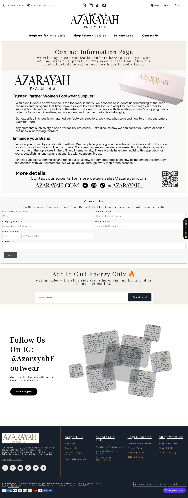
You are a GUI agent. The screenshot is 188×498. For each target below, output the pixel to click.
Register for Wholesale (47, 36)
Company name (103, 212)
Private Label (124, 36)
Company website (12, 222)
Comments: (8, 242)
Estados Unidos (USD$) (148, 484)
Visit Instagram (24, 391)
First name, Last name (15, 212)
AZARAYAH (13, 486)
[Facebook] (104, 5)
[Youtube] (20, 468)
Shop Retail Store (12, 459)
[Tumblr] (43, 468)
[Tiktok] (28, 468)
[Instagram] (84, 5)
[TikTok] (97, 5)
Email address (103, 222)
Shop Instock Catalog (90, 36)
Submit (10, 255)
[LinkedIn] (91, 5)
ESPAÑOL (175, 484)
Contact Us (150, 36)
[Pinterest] (36, 468)
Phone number (10, 232)
